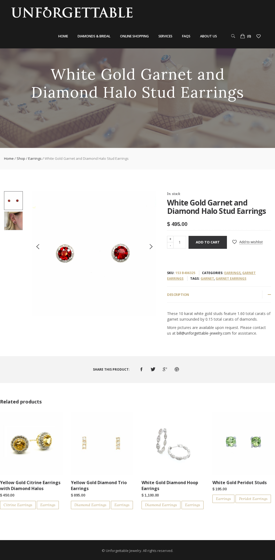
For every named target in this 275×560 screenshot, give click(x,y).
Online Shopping (134, 36)
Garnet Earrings (231, 278)
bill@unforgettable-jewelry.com (204, 333)
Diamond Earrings (90, 504)
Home (63, 36)
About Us (208, 36)
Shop (21, 158)
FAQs (186, 36)
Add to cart (208, 242)
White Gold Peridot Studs (239, 482)
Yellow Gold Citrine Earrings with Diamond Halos (30, 485)
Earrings (35, 158)
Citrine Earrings (17, 504)
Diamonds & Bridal (94, 36)
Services (165, 36)
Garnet (207, 278)
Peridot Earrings (253, 498)
